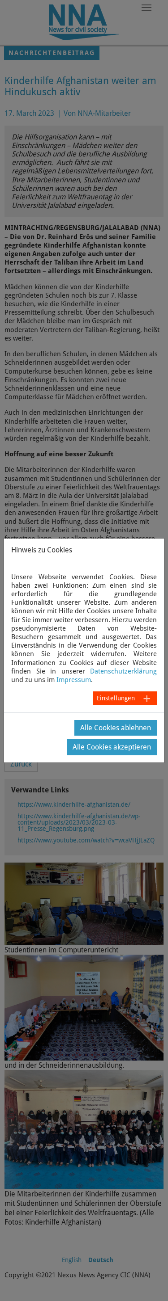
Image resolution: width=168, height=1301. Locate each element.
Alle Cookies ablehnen (115, 728)
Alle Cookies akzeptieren (112, 747)
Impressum (73, 680)
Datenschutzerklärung (123, 671)
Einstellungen (116, 698)
